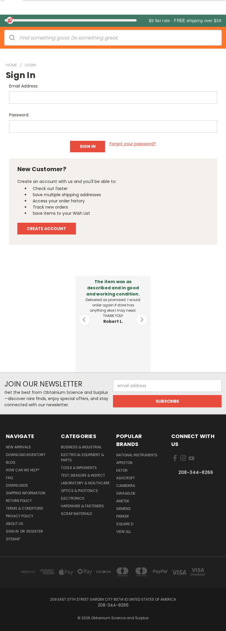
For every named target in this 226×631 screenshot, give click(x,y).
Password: (19, 115)
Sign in (12, 531)
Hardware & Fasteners (82, 505)
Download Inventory (25, 454)
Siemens (123, 508)
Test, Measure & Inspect (83, 475)
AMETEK (122, 500)
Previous (84, 320)
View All (123, 531)
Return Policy (19, 500)
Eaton (121, 470)
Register (34, 531)
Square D (124, 523)
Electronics (72, 498)
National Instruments (136, 454)
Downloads (17, 485)
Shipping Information (25, 492)
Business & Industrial (81, 447)
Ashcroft (125, 477)
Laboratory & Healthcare (85, 482)
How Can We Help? (22, 470)
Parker (122, 516)
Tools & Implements (79, 467)
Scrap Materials (76, 513)
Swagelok (125, 493)
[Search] (12, 37)
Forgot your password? (132, 144)
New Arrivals (18, 447)
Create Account (46, 229)
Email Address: (23, 86)
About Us (14, 523)
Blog (10, 462)
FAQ (9, 477)
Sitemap (13, 538)
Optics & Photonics (79, 490)
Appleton (124, 462)
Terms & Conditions (24, 508)
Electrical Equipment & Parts (82, 457)
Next (142, 320)
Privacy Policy (19, 515)
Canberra (125, 485)
